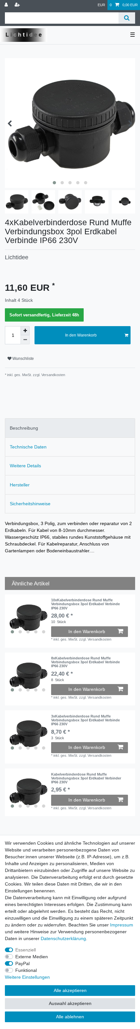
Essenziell (25, 949)
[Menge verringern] (25, 339)
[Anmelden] (6, 5)
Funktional (26, 970)
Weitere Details (25, 465)
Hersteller (20, 484)
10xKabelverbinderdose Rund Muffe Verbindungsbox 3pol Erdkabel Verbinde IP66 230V (85, 604)
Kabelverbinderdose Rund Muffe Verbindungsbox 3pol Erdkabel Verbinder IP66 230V (86, 778)
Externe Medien (31, 956)
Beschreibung (24, 428)
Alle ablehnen (70, 1016)
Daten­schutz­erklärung (63, 938)
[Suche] (127, 18)
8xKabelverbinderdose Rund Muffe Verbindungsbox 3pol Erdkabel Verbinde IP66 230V (85, 662)
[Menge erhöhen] (25, 330)
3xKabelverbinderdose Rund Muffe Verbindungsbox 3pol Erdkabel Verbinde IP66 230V (85, 720)
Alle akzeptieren (70, 990)
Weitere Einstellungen (27, 977)
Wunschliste (22, 358)
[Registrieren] (17, 5)
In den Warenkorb (81, 335)
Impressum (121, 924)
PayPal (22, 963)
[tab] (70, 427)
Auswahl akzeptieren (70, 1003)
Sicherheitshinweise (30, 503)
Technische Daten (28, 446)
